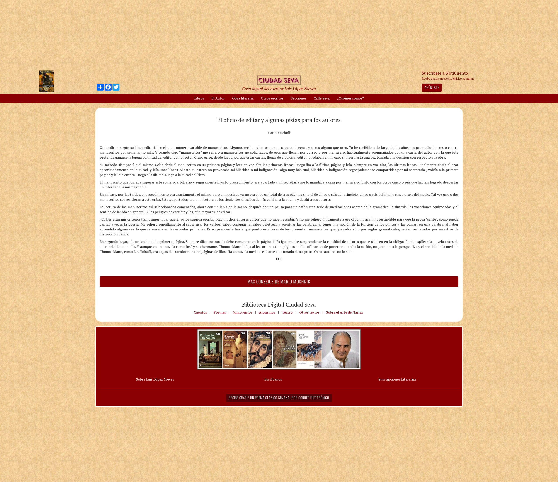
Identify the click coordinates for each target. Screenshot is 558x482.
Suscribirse (256, 274)
